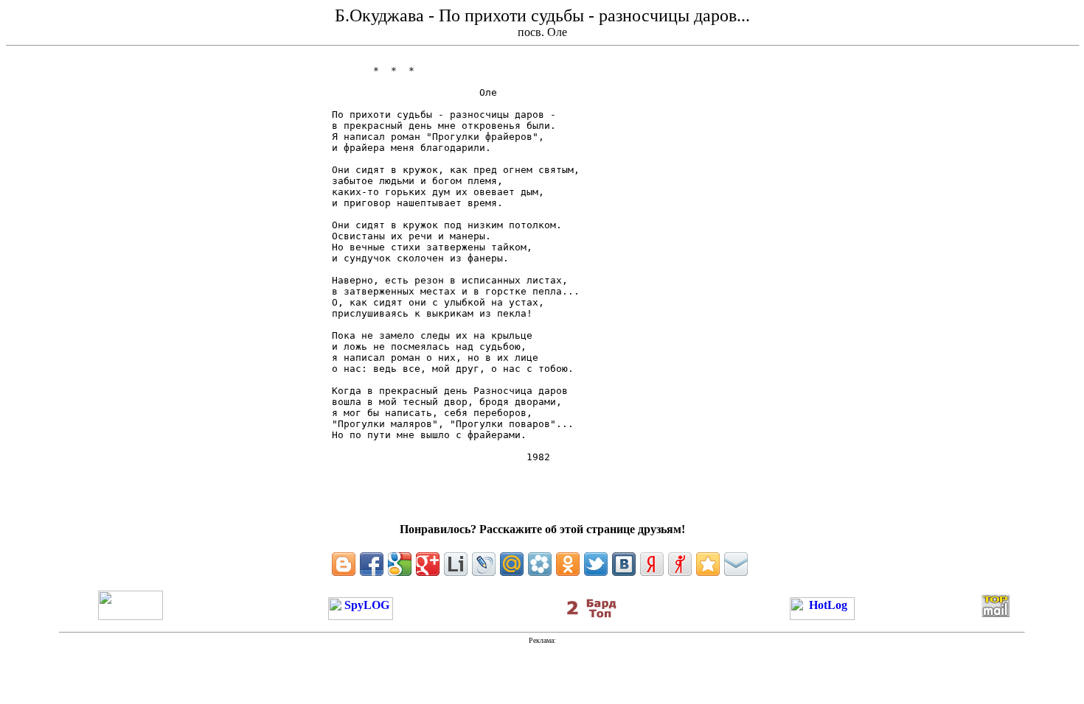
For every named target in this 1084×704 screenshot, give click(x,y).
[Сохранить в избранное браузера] (708, 564)
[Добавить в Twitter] (596, 564)
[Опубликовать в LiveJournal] (484, 564)
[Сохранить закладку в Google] (399, 564)
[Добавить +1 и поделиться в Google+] (427, 564)
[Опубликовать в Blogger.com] (343, 564)
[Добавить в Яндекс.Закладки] (652, 564)
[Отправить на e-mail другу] (736, 564)
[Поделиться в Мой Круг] (540, 564)
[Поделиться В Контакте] (624, 564)
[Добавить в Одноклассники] (568, 564)
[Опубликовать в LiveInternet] (456, 564)
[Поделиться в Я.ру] (680, 564)
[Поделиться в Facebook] (371, 564)
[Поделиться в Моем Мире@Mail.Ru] (512, 564)
